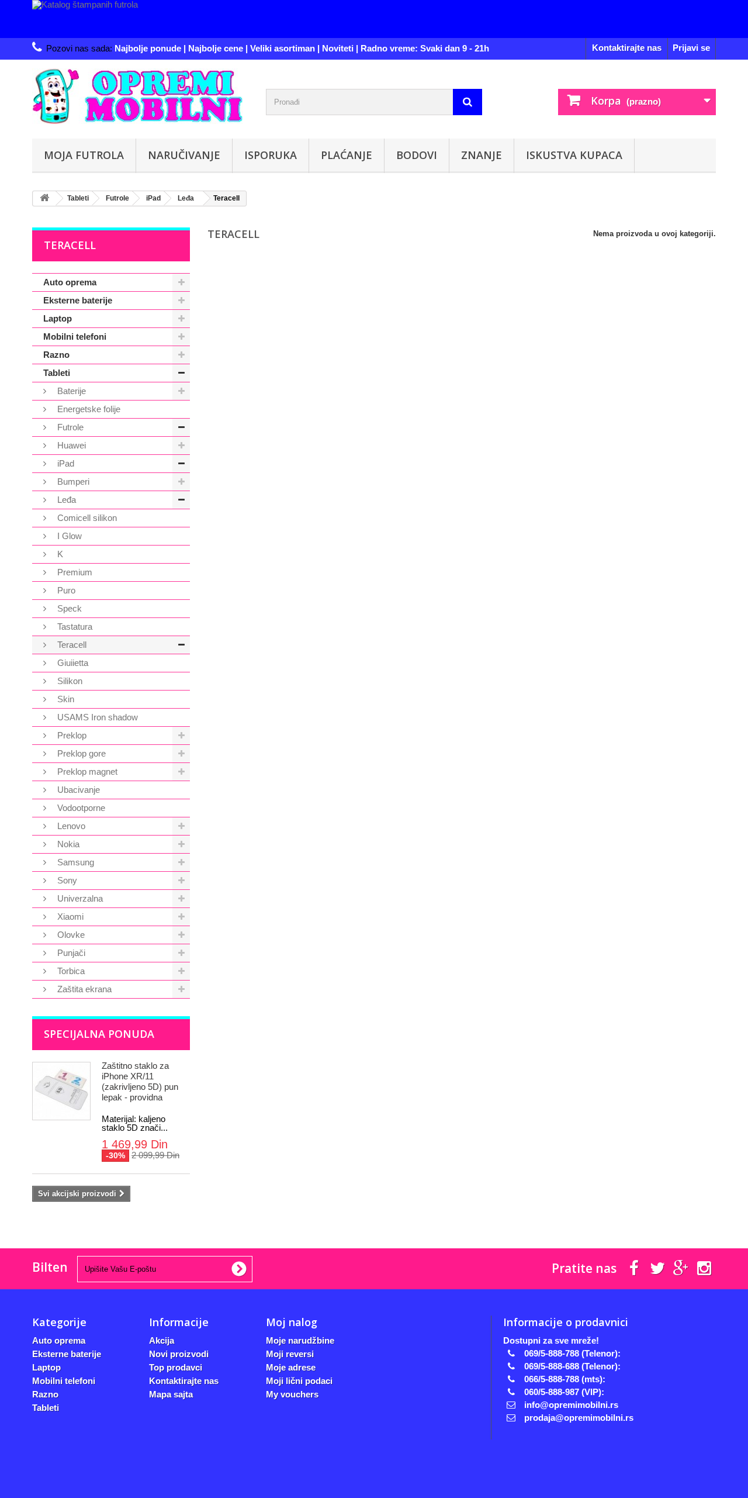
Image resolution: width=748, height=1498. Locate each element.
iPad (64, 463)
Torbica (70, 971)
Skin (64, 699)
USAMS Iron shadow (96, 717)
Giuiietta (71, 663)
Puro (65, 590)
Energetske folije (87, 409)
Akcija (161, 1340)
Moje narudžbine (300, 1340)
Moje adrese (291, 1367)
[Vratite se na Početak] (44, 198)
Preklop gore (80, 753)
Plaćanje (346, 155)
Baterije (70, 391)
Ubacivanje (77, 790)
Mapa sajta (171, 1394)
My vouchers (292, 1394)
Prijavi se (691, 48)
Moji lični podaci (299, 1381)
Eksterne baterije (77, 300)
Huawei (70, 445)
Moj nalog (291, 1322)
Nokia (67, 844)
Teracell (70, 645)
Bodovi (416, 155)
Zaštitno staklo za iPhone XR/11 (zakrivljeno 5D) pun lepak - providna (140, 1081)
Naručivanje (184, 155)
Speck (68, 608)
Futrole (69, 427)
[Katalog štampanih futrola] (374, 19)
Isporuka (270, 155)
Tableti (56, 373)
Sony (66, 880)
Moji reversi (290, 1354)
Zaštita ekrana (83, 989)
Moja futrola (84, 155)
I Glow (68, 536)
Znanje (481, 155)
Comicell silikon (86, 518)
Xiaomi (69, 916)
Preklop (70, 735)
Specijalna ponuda (99, 1034)
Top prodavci (175, 1367)
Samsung (74, 862)
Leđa (65, 500)
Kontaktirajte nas (627, 48)
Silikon (68, 681)
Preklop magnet (86, 771)
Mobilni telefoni (74, 336)
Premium (73, 572)
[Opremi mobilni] (140, 96)
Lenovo (70, 826)
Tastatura (73, 626)
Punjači (70, 953)
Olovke (70, 935)
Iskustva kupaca (574, 155)
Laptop (57, 318)
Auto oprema (69, 282)
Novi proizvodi (179, 1354)
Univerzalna (79, 898)
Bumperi (72, 481)
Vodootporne (80, 808)
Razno (56, 355)
